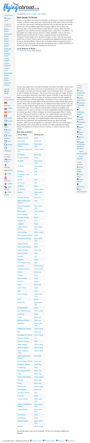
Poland (9, 108)
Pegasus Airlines (23, 338)
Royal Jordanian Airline (23, 352)
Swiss (20, 374)
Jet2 (19, 291)
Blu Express (22, 211)
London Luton (6, 69)
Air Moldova (22, 189)
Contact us (71, 441)
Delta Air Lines (23, 253)
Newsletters (81, 186)
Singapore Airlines (24, 364)
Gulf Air (20, 281)
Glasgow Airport (7, 54)
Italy (39, 14)
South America (7, 136)
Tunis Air (21, 396)
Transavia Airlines (24, 392)
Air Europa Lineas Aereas (24, 175)
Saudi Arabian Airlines (25, 361)
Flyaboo (20, 275)
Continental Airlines (24, 238)
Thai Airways (22, 389)
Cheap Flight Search (80, 169)
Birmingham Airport (8, 35)
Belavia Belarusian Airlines (24, 202)
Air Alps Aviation (23, 158)
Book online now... (38, 145)
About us (61, 441)
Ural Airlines (22, 415)
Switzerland (8, 118)
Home (28, 14)
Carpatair (21, 224)
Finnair (20, 272)
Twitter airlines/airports (82, 152)
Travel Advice (80, 180)
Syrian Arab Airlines (24, 377)
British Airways (8, 160)
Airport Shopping (80, 118)
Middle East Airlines (24, 329)
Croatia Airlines (23, 244)
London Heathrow (7, 64)
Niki (19, 332)
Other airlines (7, 193)
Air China (21, 171)
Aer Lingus (21, 141)
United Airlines (22, 409)
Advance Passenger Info (81, 105)
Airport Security (80, 133)
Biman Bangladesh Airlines (24, 207)
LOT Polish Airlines (24, 311)
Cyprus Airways (23, 250)
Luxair (20, 317)
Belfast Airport (6, 30)
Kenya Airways (23, 294)
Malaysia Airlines (23, 320)
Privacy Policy (50, 441)
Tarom (20, 383)
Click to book (38, 149)
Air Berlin (21, 166)
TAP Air (20, 380)
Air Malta (21, 186)
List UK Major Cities (6, 91)
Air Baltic (21, 161)
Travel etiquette (80, 157)
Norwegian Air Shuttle (25, 335)
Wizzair (20, 426)
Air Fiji (20, 180)
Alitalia (20, 192)
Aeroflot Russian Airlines (23, 145)
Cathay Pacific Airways (23, 228)
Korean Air (21, 302)
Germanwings (22, 278)
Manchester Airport (8, 74)
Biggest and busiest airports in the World (81, 145)
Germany (7, 105)
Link (35, 171)
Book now (37, 141)
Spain (9, 112)
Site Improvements (82, 190)
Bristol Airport (6, 40)
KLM (19, 299)
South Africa (7, 125)
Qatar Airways (22, 344)
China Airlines (22, 232)
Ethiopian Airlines (23, 269)
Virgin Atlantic (7, 188)
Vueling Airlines (23, 421)
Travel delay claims (81, 99)
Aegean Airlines (23, 138)
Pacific (9, 145)
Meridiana (21, 323)
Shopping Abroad (81, 123)
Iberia (19, 284)
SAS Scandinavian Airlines (24, 357)
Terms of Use (36, 441)
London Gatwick (7, 59)
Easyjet (10, 170)
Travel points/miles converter (81, 93)
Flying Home (7, 19)
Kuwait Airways (23, 308)
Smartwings (22, 367)
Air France (21, 183)
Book (36, 138)
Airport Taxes (80, 128)
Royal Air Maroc (23, 347)
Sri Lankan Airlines (24, 370)
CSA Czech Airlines (24, 247)
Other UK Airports (7, 84)
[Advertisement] (53, 69)
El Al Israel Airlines (24, 262)
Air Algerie (21, 154)
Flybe (9, 174)
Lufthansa (21, 314)
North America (7, 131)
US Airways (22, 418)
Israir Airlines (22, 288)
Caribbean (7, 151)
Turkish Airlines (23, 399)
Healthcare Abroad (80, 113)
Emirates (7, 180)
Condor (9, 183)
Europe (9, 121)
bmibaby (7, 167)
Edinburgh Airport (7, 50)
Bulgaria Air (21, 220)
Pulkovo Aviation (23, 341)
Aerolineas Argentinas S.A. (25, 150)
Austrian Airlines (23, 197)
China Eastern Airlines (25, 235)
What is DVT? (80, 138)
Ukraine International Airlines (25, 405)
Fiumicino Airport (25, 50)
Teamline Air (22, 386)
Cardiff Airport (6, 45)
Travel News (80, 175)
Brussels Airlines (23, 217)
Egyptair (20, 259)
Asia (9, 141)
